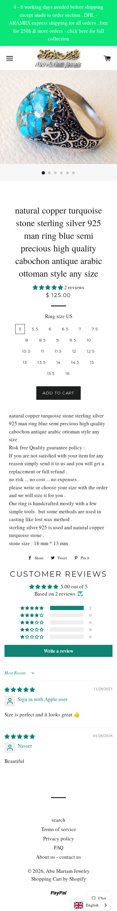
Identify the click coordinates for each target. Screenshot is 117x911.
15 (92, 362)
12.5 (90, 351)
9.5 (73, 340)
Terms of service (58, 829)
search (58, 819)
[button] (48, 287)
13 (25, 362)
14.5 (75, 362)
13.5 (42, 362)
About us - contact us (58, 856)
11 (42, 351)
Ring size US (58, 316)
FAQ (58, 847)
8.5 (42, 340)
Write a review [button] (59, 650)
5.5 (35, 328)
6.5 (65, 328)
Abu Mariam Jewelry (68, 870)
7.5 (95, 328)
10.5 (26, 351)
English (92, 905)
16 (67, 373)
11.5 (58, 351)
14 (58, 362)
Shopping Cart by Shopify (58, 878)
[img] (19, 689)
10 (89, 340)
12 (74, 351)
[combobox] (91, 905)
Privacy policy (58, 838)
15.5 (51, 373)
